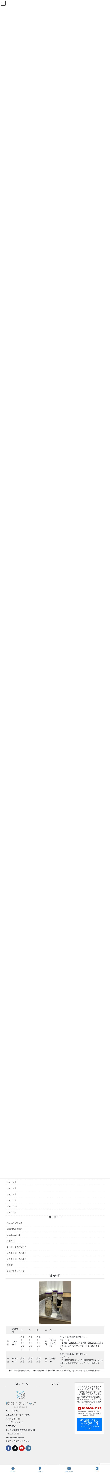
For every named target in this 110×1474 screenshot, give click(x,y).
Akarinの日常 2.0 (14, 1223)
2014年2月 (11, 1212)
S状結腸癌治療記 (14, 1229)
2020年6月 (11, 1182)
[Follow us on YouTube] (22, 1448)
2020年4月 (11, 1194)
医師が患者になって (16, 1271)
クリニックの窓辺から (17, 1247)
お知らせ (11, 1241)
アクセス (40, 1471)
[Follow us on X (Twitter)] (15, 1448)
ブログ (10, 1265)
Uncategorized (13, 1235)
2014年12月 (12, 1206)
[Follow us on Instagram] (28, 1448)
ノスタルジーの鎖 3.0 (16, 1259)
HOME (13, 1471)
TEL (97, 1471)
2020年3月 (11, 1200)
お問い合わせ (69, 1471)
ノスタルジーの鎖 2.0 (16, 1253)
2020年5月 (11, 1188)
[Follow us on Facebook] (8, 1448)
